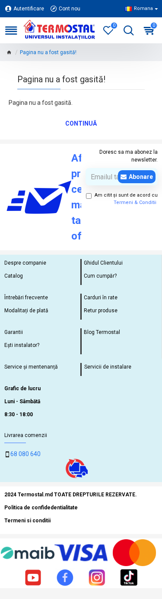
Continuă (81, 123)
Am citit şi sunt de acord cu (126, 198)
